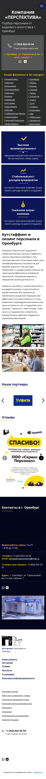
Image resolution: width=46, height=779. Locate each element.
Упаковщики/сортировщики (15, 715)
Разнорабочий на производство (17, 703)
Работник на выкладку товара (16, 695)
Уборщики (7, 707)
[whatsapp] (20, 61)
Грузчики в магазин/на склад (15, 699)
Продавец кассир (10, 691)
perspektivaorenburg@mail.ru (24, 558)
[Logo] (12, 640)
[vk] (25, 61)
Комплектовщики (10, 719)
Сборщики (7, 711)
